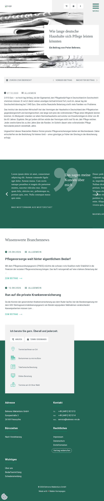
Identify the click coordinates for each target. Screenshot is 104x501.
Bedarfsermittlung (13, 472)
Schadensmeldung (13, 476)
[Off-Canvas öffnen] (96, 6)
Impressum (58, 437)
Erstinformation (60, 445)
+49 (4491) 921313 (66, 411)
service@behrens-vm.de (69, 419)
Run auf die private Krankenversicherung (33, 295)
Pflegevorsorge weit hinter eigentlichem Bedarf (38, 259)
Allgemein (30, 93)
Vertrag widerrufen (61, 450)
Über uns (9, 468)
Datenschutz (59, 441)
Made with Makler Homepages (52, 491)
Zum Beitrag (13, 278)
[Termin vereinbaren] (73, 6)
